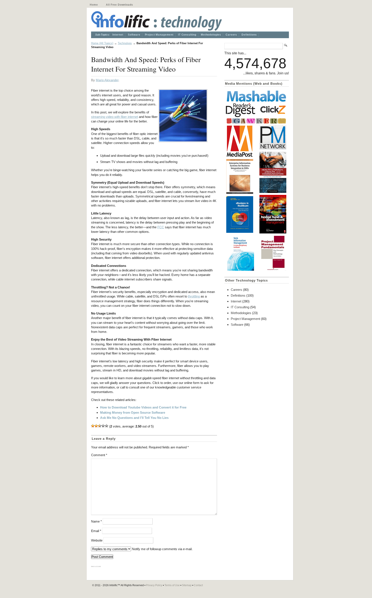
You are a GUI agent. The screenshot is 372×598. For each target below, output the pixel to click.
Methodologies (211, 34)
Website (96, 540)
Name (96, 521)
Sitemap (187, 585)
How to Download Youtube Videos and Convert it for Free (143, 407)
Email (96, 531)
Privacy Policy (154, 585)
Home (94, 4)
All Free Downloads (119, 4)
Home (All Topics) (102, 43)
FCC (160, 227)
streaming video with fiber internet (114, 117)
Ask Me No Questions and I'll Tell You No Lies (134, 418)
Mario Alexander (107, 80)
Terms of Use (172, 585)
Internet (117, 34)
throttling (194, 296)
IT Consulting (187, 34)
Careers (231, 34)
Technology (125, 43)
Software (134, 34)
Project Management (159, 34)
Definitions (249, 34)
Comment (99, 455)
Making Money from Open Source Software (132, 412)
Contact (198, 585)
